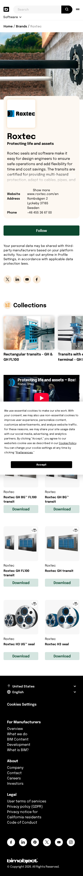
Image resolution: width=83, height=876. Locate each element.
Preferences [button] (24, 452)
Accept (41, 464)
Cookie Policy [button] (67, 442)
